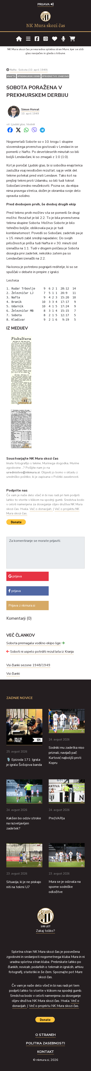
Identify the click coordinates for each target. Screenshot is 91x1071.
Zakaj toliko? (45, 930)
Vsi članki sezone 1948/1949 (28, 665)
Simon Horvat (30, 109)
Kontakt (45, 1051)
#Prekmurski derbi (29, 76)
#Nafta (11, 76)
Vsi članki (13, 673)
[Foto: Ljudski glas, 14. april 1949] (21, 370)
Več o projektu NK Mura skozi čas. (54, 1006)
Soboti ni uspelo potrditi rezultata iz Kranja (42, 651)
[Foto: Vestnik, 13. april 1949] (21, 428)
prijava (17, 576)
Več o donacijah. (41, 509)
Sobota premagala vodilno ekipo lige (33, 643)
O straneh (45, 1035)
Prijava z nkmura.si (21, 605)
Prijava (44, 4)
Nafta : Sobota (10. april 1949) (29, 70)
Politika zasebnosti (45, 1043)
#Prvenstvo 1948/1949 (55, 76)
